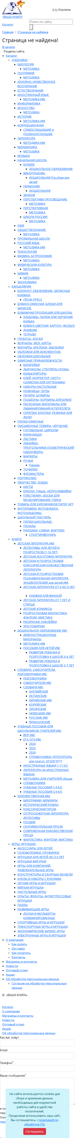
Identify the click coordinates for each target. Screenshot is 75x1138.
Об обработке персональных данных (28, 1033)
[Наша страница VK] (6, 1003)
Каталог (7, 24)
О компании (11, 1011)
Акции (6, 1029)
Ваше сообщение (13, 1075)
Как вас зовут (9, 1037)
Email (3, 1050)
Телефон (6, 1063)
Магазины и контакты (17, 1016)
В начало (8, 47)
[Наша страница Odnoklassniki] (3, 1003)
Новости (8, 1020)
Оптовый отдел (13, 1024)
